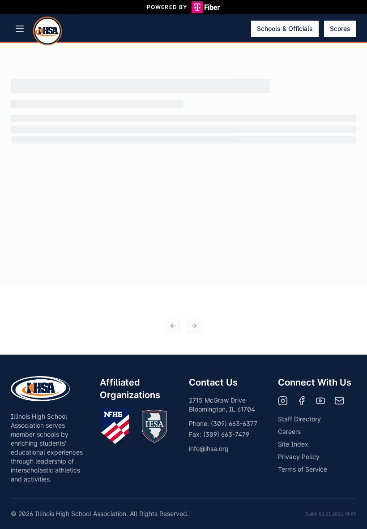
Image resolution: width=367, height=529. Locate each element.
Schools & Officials (285, 28)
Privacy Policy (299, 456)
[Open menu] (20, 29)
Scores (340, 28)
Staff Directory (299, 419)
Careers (289, 431)
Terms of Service (302, 469)
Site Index (293, 444)
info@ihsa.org (209, 448)
